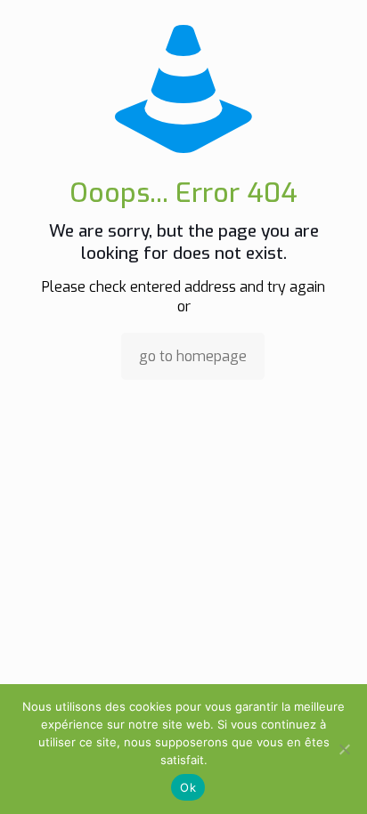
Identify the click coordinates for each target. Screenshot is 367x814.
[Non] (345, 749)
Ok (188, 787)
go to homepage (193, 356)
